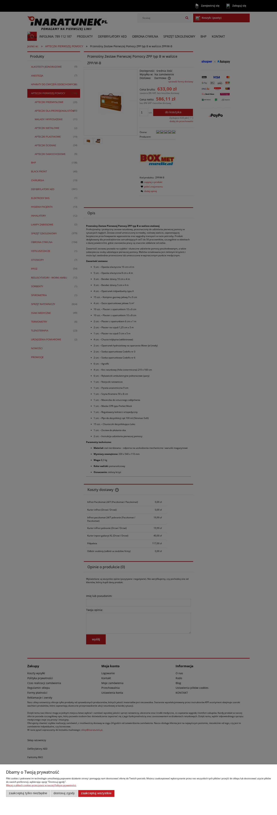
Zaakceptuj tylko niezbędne (28, 793)
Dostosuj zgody (64, 793)
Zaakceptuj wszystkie (96, 793)
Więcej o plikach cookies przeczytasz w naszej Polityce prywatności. (41, 785)
